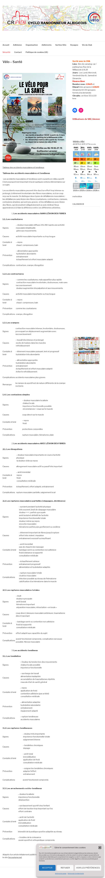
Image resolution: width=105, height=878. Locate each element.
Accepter (47, 868)
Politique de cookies (60, 873)
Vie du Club (87, 45)
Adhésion (17, 45)
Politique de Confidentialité (76, 873)
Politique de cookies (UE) (37, 52)
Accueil (6, 45)
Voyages (74, 45)
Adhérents (46, 45)
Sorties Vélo (60, 45)
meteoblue (77, 196)
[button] (100, 847)
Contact (18, 52)
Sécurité (6, 52)
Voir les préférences (88, 868)
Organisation (32, 45)
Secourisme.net (15, 857)
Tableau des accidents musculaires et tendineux (23, 167)
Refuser (65, 868)
